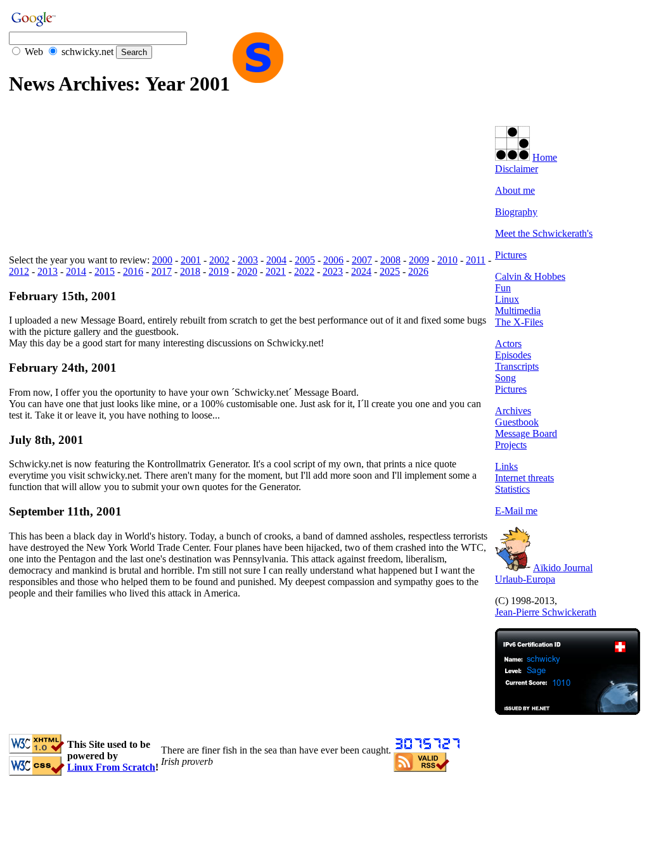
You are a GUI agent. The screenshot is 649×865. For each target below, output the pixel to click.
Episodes (513, 355)
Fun (503, 287)
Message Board (526, 433)
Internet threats (524, 477)
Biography (516, 211)
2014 (76, 271)
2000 (162, 260)
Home (544, 157)
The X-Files (519, 322)
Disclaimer (516, 168)
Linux (507, 299)
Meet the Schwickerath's (544, 233)
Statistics (512, 489)
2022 (304, 271)
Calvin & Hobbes (530, 276)
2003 (248, 260)
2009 (419, 260)
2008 (390, 260)
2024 (361, 271)
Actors (508, 343)
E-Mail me (516, 510)
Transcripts (517, 366)
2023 (333, 271)
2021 (276, 271)
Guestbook (517, 422)
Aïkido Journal (563, 567)
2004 (276, 260)
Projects (511, 444)
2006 (333, 260)
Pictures (511, 254)
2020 (247, 271)
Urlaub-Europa (525, 579)
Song (505, 377)
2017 (161, 271)
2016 (133, 271)
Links (506, 466)
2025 (390, 271)
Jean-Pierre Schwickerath (545, 612)
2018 (190, 271)
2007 (362, 260)
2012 (19, 271)
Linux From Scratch (111, 767)
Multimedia (518, 310)
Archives (513, 410)
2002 (219, 260)
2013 (47, 271)
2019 (219, 271)
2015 (104, 271)
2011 (475, 260)
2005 (305, 260)
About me (515, 190)
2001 (191, 260)
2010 (447, 260)
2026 (418, 271)
